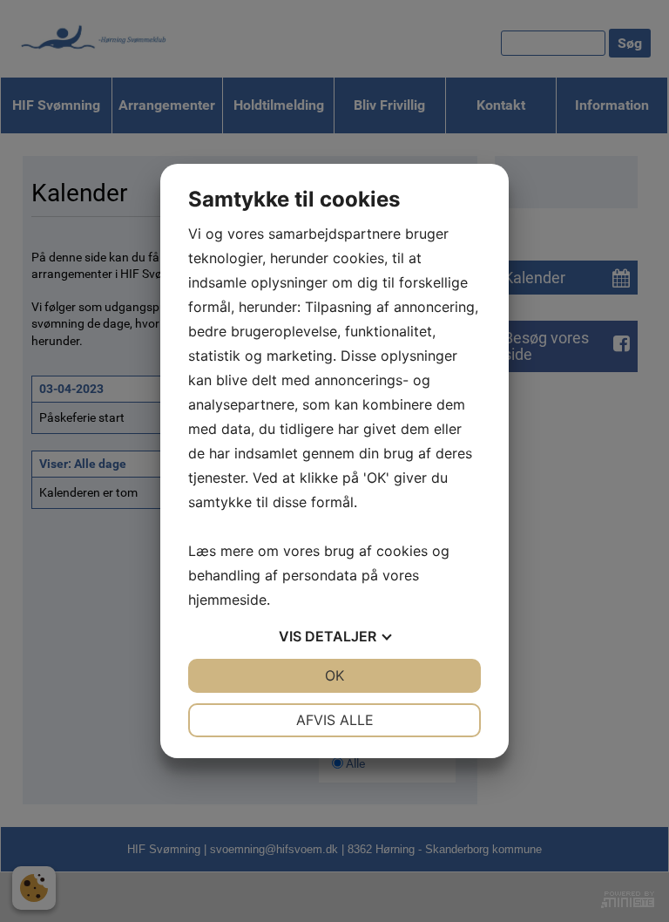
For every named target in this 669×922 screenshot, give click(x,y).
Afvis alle (335, 720)
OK (334, 675)
